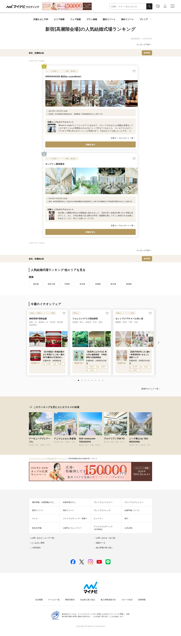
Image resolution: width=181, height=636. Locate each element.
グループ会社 (127, 599)
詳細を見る (90, 144)
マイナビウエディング (37, 458)
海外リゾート (127, 19)
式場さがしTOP (40, 19)
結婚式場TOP (52, 458)
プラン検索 (91, 19)
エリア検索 (59, 19)
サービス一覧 (54, 599)
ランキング (63, 458)
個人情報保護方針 (108, 599)
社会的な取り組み (87, 599)
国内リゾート (109, 19)
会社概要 (39, 599)
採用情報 (142, 599)
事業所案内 (70, 599)
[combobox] (128, 6)
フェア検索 (75, 19)
